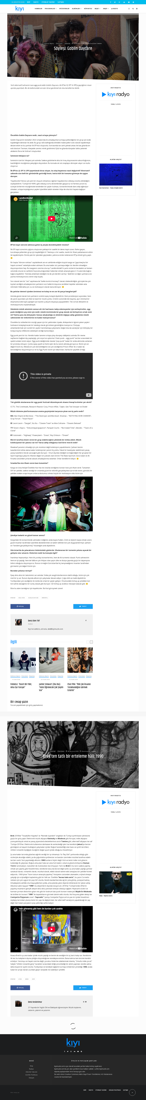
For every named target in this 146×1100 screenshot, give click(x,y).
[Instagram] (119, 2)
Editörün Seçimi (49, 43)
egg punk (22, 598)
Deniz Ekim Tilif (34, 620)
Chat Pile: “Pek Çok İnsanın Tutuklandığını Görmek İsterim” (79, 687)
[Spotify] (133, 2)
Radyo (35, 2)
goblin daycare (33, 598)
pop (34, 979)
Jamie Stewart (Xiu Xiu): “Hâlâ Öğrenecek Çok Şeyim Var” (51, 687)
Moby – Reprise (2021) (105, 896)
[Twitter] (115, 2)
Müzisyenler (64, 8)
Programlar (50, 8)
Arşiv (105, 8)
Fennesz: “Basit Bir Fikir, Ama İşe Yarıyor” (21, 686)
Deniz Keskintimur (35, 1002)
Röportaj (88, 8)
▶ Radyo (115, 8)
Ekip (28, 2)
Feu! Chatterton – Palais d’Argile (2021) (111, 188)
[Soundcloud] (124, 2)
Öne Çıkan (59, 43)
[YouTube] (129, 2)
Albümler (76, 8)
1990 (20, 979)
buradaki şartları (79, 1066)
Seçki (97, 8)
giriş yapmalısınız (36, 705)
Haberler (38, 8)
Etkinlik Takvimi (48, 2)
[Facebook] (111, 2)
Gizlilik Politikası (31, 1075)
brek (27, 979)
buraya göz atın (79, 1071)
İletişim (61, 2)
